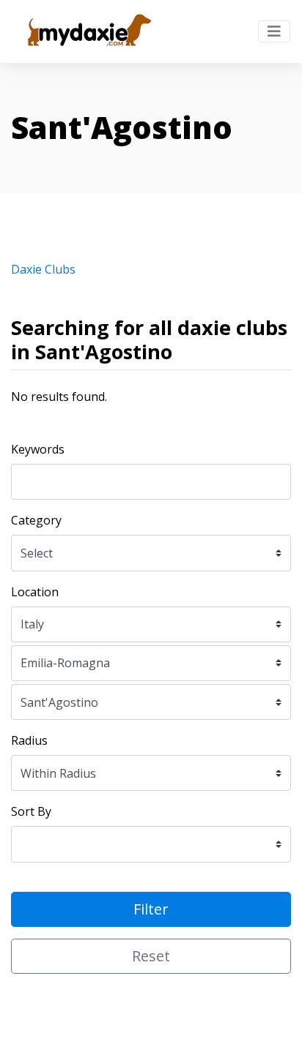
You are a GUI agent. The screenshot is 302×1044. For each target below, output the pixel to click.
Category (36, 520)
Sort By (31, 811)
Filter (151, 909)
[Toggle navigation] (274, 31)
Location (35, 592)
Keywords (38, 449)
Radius (29, 740)
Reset (151, 956)
